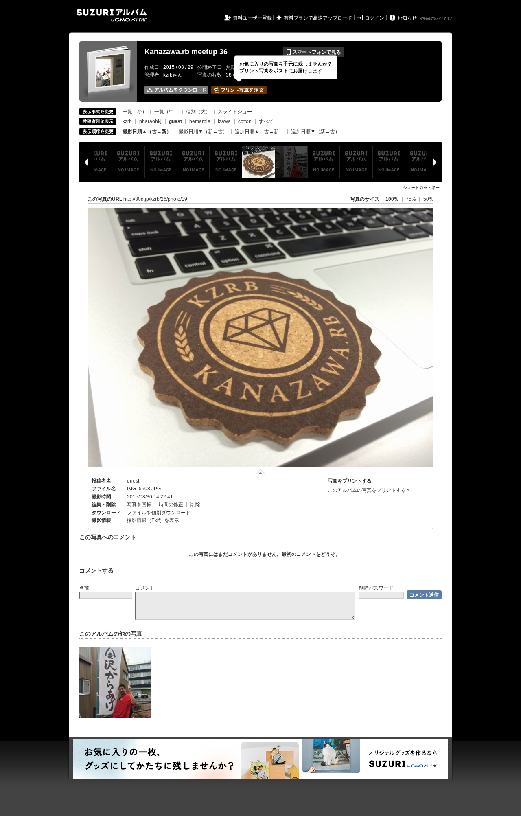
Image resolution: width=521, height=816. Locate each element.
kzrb (127, 121)
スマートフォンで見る (313, 52)
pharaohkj (150, 121)
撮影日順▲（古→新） (147, 131)
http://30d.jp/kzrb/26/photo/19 (155, 199)
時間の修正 (171, 504)
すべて (266, 121)
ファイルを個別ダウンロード (158, 512)
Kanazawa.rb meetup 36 (186, 52)
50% (428, 199)
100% (392, 199)
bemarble (199, 121)
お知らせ (407, 18)
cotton (245, 121)
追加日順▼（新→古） (315, 131)
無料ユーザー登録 (252, 18)
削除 (195, 504)
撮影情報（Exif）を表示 (153, 520)
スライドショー (235, 111)
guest (133, 481)
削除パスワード (376, 588)
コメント (145, 588)
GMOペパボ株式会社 (436, 19)
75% (411, 199)
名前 (84, 588)
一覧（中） (166, 111)
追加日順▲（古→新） (259, 131)
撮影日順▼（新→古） (203, 131)
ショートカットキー (421, 187)
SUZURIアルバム (111, 15)
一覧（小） (135, 111)
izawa (224, 121)
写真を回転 (139, 504)
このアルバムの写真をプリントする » (369, 490)
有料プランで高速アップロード (318, 18)
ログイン (374, 18)
